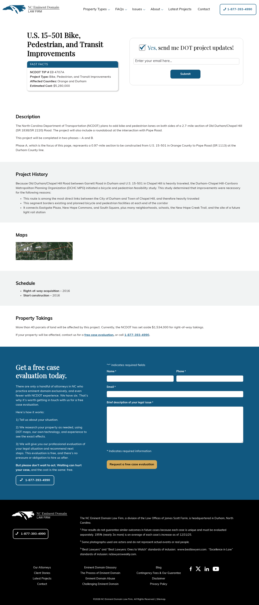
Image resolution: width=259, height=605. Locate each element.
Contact (42, 584)
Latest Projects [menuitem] (180, 9)
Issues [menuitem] (137, 9)
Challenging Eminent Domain (100, 584)
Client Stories (42, 573)
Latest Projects (42, 578)
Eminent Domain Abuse (100, 578)
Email (111, 387)
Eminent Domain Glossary (100, 567)
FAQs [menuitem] (119, 9)
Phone (181, 371)
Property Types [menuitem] (95, 9)
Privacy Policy (158, 584)
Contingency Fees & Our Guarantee (159, 573)
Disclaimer (158, 578)
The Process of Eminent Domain (100, 573)
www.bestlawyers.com (191, 549)
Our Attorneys (42, 567)
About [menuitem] (155, 9)
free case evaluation (99, 335)
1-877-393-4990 (239, 9)
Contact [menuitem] (204, 9)
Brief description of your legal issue (130, 402)
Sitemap (161, 599)
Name (111, 371)
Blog (159, 567)
